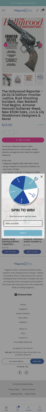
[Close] (42, 177)
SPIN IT (23, 233)
